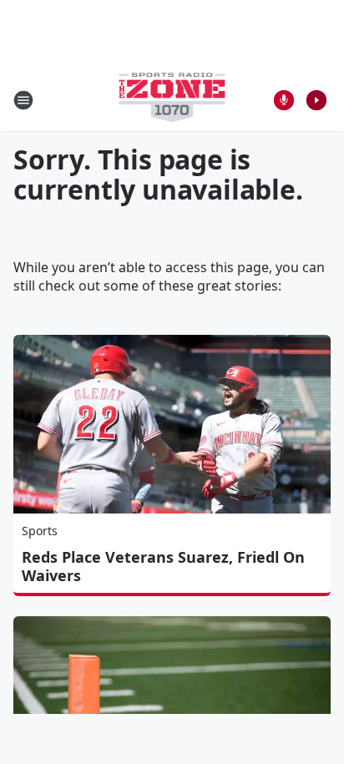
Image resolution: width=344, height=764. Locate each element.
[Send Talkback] (284, 100)
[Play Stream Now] (316, 100)
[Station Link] (172, 100)
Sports (40, 531)
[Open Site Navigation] (23, 100)
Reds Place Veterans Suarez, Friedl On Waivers (163, 566)
